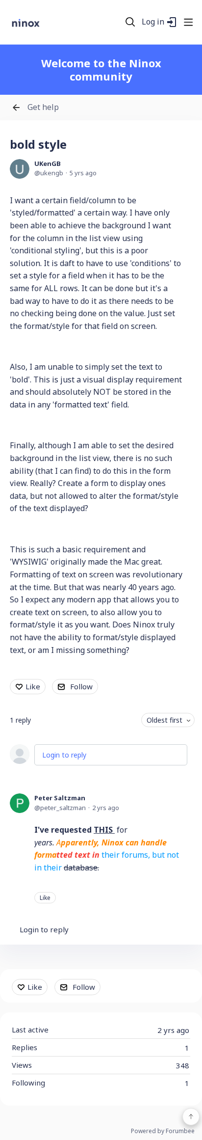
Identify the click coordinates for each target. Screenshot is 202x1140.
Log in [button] (153, 22)
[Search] (130, 22)
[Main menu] (188, 22)
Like (32, 686)
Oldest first (164, 720)
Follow (81, 686)
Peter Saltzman (59, 797)
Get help (43, 107)
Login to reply (64, 755)
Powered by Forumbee (163, 1131)
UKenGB (47, 163)
